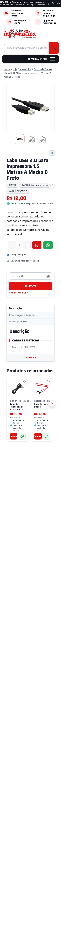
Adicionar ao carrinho (36, 245)
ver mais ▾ (30, 357)
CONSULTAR (31, 286)
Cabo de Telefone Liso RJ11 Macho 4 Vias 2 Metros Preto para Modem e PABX (17, 410)
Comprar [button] (14, 436)
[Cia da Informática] (21, 33)
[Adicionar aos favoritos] (51, 185)
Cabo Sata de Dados (40, 405)
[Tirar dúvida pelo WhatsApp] (22, 436)
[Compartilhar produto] (51, 153)
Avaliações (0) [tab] (18, 321)
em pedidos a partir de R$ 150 (22, 3)
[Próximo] (52, 403)
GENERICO (18, 191)
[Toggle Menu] (52, 59)
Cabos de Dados (36, 185)
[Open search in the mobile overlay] (30, 48)
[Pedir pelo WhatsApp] (48, 245)
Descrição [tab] (15, 308)
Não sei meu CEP (18, 292)
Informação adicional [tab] (22, 315)
